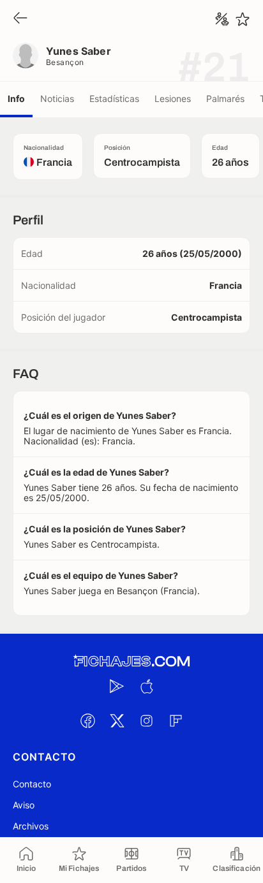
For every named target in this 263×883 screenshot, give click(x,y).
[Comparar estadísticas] (222, 19)
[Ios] (146, 686)
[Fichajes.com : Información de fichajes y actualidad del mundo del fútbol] (131, 661)
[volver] (20, 18)
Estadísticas (114, 98)
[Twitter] (116, 720)
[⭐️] (242, 19)
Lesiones (172, 98)
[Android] (116, 686)
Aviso (23, 804)
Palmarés (225, 98)
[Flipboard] (175, 720)
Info (16, 98)
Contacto (32, 783)
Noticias (57, 98)
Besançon (65, 62)
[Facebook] (87, 720)
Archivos (31, 826)
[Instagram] (146, 720)
